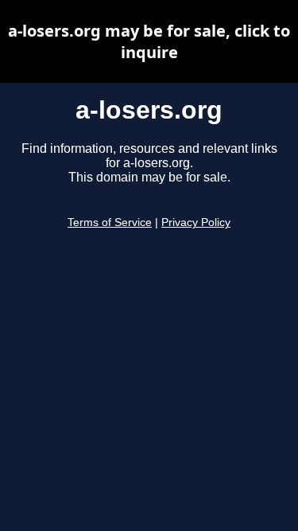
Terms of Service (110, 222)
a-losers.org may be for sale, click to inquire (149, 41)
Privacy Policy (195, 222)
